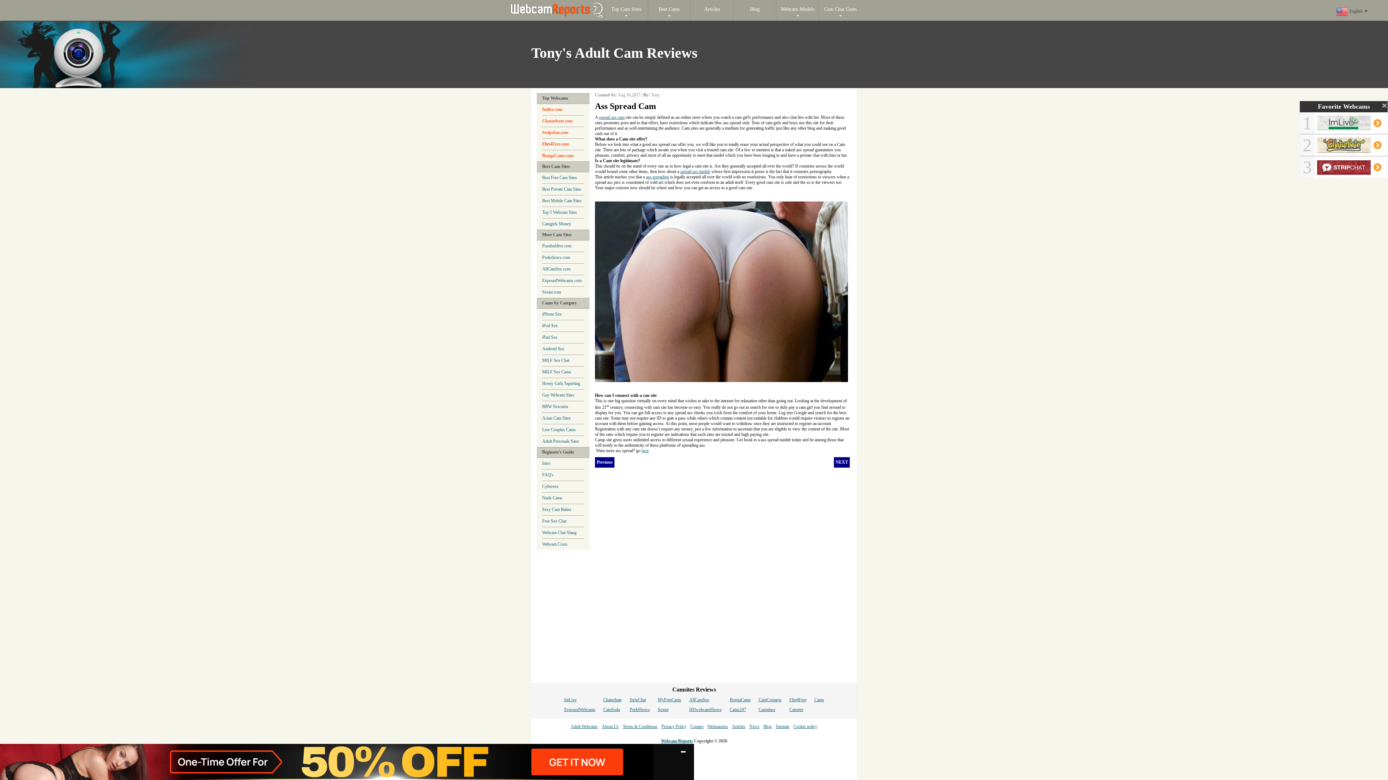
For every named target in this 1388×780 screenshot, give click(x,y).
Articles (738, 726)
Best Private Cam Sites (561, 189)
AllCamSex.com (556, 269)
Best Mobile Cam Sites (562, 200)
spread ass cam (612, 117)
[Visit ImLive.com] (1348, 127)
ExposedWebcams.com (562, 280)
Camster (796, 709)
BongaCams (740, 699)
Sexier (663, 709)
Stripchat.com (555, 132)
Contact (696, 726)
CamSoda (611, 709)
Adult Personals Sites (560, 441)
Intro (546, 463)
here (645, 450)
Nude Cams (552, 497)
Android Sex (553, 348)
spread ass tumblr (695, 171)
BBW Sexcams (555, 406)
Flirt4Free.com (555, 144)
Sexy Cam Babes (556, 509)
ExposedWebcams (579, 709)
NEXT (842, 462)
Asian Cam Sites (556, 418)
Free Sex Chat (554, 521)
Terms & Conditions (640, 726)
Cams (819, 699)
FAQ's (547, 474)
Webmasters (717, 726)
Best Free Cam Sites (559, 177)
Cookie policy (805, 726)
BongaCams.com (558, 155)
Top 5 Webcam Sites (559, 212)
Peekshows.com (556, 257)
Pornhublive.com (556, 245)
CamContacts (770, 699)
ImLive (570, 699)
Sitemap (782, 726)
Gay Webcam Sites (558, 395)
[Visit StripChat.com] (1348, 171)
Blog (767, 726)
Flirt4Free (797, 699)
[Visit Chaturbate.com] (1348, 149)
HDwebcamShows (705, 709)
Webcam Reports (677, 741)
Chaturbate (612, 699)
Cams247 (738, 709)
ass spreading (657, 176)
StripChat (638, 699)
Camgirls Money (556, 223)
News (754, 726)
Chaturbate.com (557, 121)
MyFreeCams (669, 699)
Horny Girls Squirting (561, 383)
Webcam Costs (554, 544)
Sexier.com (551, 292)
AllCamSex (699, 699)
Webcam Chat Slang (559, 532)
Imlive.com (552, 109)
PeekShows (640, 709)
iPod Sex (550, 325)
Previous (605, 462)
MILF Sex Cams (556, 371)
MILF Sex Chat (555, 360)
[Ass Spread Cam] (721, 204)
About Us (610, 726)
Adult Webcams (584, 726)
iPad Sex (549, 337)
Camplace (767, 709)
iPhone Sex (552, 314)
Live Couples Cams (559, 429)
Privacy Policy (673, 726)
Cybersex (550, 486)
